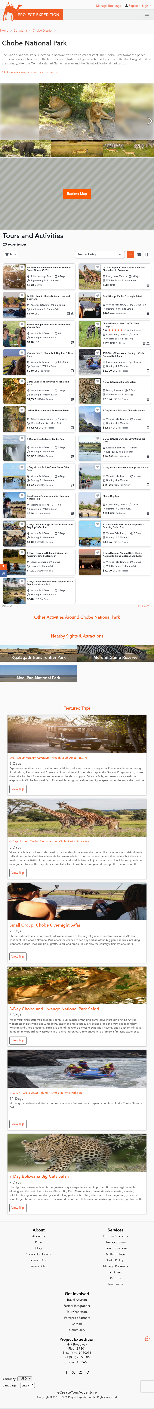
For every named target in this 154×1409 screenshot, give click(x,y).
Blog (38, 1248)
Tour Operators (77, 1312)
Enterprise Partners (77, 1318)
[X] (73, 1372)
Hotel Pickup (115, 1260)
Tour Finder (115, 1284)
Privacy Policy (38, 1266)
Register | (134, 6)
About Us (38, 1236)
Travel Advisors (77, 1300)
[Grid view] (130, 254)
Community (77, 1330)
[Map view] (139, 254)
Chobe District (44, 31)
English (26, 1385)
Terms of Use (38, 1260)
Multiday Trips (115, 1254)
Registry (115, 1278)
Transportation (116, 1242)
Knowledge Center (38, 1254)
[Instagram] (81, 1372)
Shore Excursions (115, 1248)
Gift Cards (115, 1272)
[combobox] (27, 1385)
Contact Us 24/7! (77, 1362)
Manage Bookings (115, 1266)
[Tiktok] (88, 1372)
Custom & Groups (115, 1236)
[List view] (147, 254)
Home (6, 31)
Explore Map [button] (77, 193)
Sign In (146, 6)
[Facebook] (66, 1372)
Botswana (22, 31)
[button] (3, 567)
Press (38, 1242)
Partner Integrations (77, 1306)
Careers (77, 1324)
